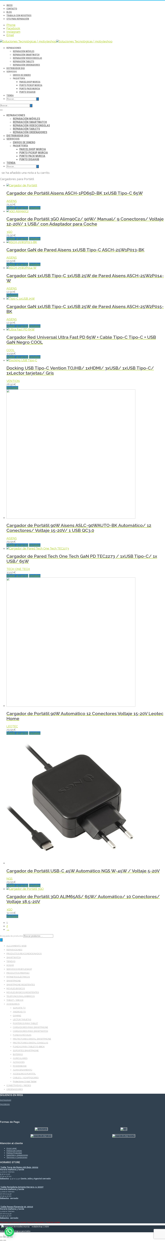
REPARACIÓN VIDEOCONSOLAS (27, 58)
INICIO (9, 5)
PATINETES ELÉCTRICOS (18, 977)
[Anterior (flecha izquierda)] (1, 1240)
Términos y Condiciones (16, 1157)
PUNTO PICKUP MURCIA (30, 85)
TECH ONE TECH (18, 569)
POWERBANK (20, 1066)
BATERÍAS (18, 1054)
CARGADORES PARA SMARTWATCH (30, 1031)
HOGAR (10, 965)
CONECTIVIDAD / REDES (18, 1085)
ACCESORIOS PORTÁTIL (24, 1074)
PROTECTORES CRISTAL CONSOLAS (30, 1043)
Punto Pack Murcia (29, 88)
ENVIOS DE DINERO (22, 75)
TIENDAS (10, 961)
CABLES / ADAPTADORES (26, 1077)
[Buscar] (1, 940)
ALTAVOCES (18, 1062)
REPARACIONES (14, 949)
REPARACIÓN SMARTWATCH (26, 54)
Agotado (12, 295)
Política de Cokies (14, 1150)
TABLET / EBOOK (14, 1000)
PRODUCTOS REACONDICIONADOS (24, 953)
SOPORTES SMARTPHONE (26, 1050)
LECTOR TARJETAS (22, 1019)
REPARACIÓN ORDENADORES (26, 65)
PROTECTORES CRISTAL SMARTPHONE (32, 1039)
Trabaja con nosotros (18, 15)
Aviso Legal (11, 1148)
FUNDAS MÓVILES (22, 1035)
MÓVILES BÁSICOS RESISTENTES (22, 992)
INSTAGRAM (5, 1100)
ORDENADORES (14, 1089)
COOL (10, 350)
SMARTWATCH (13, 957)
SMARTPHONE (13, 980)
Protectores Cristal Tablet (24, 1081)
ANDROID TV (19, 1012)
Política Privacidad (14, 1153)
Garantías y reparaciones (17, 1155)
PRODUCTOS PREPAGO (17, 973)
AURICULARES (20, 1058)
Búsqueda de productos (11, 936)
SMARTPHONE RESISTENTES (20, 984)
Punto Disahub (27, 92)
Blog (9, 12)
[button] (9, 1231)
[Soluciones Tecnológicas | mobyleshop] (56, 41)
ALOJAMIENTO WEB (16, 946)
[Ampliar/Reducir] (1, 1236)
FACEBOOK (5, 1104)
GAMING (17, 1015)
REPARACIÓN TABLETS (23, 61)
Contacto (11, 8)
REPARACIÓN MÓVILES (23, 51)
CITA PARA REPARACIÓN (17, 19)
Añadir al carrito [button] (17, 207)
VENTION (13, 381)
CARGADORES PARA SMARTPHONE (30, 1027)
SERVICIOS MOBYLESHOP (19, 969)
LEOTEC (12, 726)
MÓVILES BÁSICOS (15, 988)
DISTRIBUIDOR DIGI (15, 68)
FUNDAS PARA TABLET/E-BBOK (29, 1046)
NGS (9, 878)
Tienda (10, 95)
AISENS (11, 201)
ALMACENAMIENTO (22, 1070)
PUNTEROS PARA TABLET (25, 1023)
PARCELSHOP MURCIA (29, 82)
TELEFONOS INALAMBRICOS (20, 996)
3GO (9, 232)
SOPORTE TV (19, 1008)
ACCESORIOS (12, 1004)
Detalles (34, 207)
